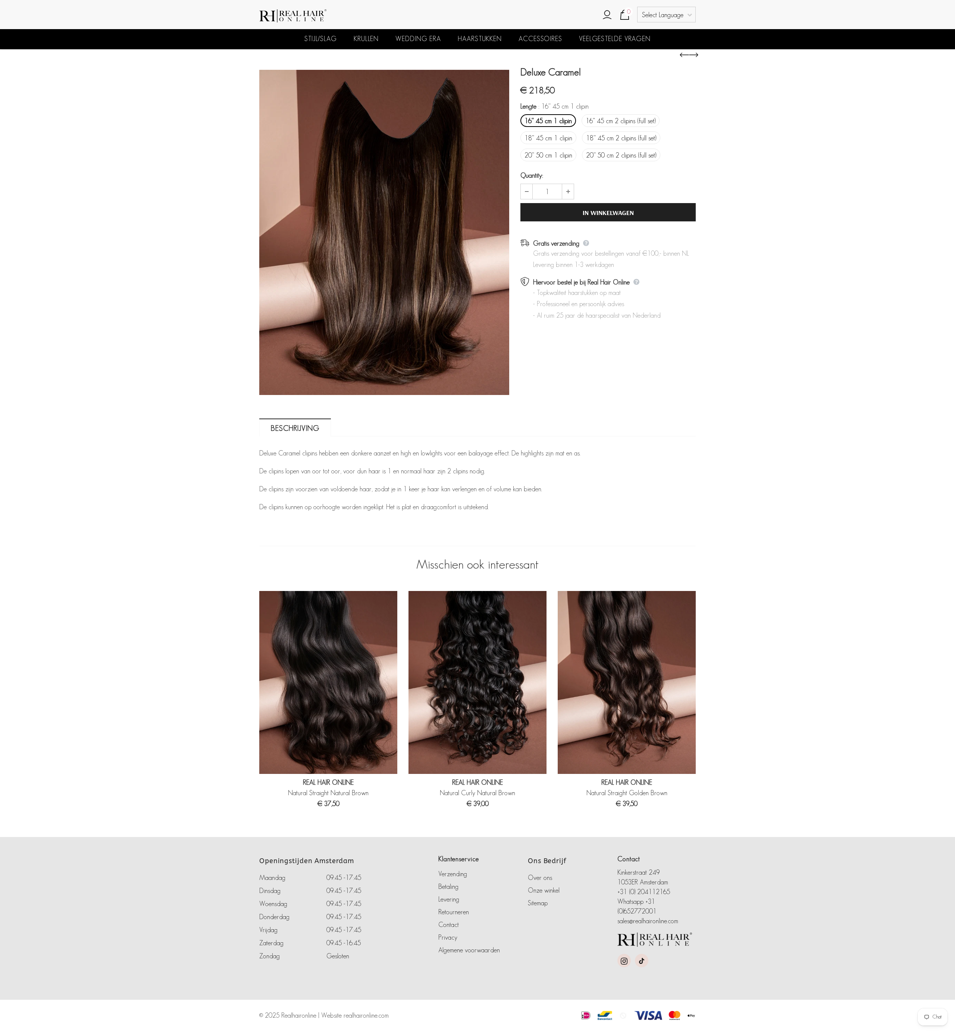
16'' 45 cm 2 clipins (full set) (620, 121)
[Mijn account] (607, 15)
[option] (384, 232)
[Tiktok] (641, 960)
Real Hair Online (328, 782)
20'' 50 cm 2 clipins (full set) (621, 155)
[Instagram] (624, 960)
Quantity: (531, 175)
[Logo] (326, 15)
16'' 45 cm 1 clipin (548, 121)
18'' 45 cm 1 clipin (548, 138)
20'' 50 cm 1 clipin (548, 155)
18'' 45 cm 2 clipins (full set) (621, 138)
